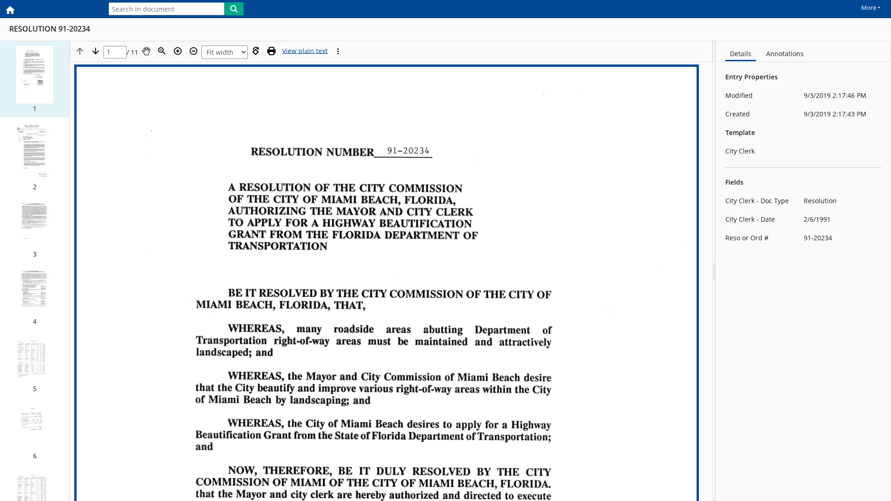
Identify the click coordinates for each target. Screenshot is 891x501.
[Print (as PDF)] (271, 51)
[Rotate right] (256, 51)
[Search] (234, 8)
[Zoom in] (178, 51)
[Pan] (146, 51)
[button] (34, 79)
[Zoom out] (193, 51)
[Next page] (95, 51)
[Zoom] (162, 51)
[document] (803, 271)
